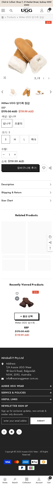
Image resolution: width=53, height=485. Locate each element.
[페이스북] (4, 429)
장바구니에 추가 (27, 165)
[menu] (3, 7)
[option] (26, 48)
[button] (43, 75)
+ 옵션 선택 (26, 313)
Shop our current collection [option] (26, 2)
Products (11, 14)
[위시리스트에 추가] (17, 290)
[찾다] (11, 7)
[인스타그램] (11, 429)
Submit (41, 418)
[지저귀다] (19, 429)
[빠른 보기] (17, 295)
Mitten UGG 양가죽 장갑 (26, 319)
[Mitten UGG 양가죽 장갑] (26, 299)
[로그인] (41, 7)
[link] (43, 165)
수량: (4, 146)
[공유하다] (49, 165)
